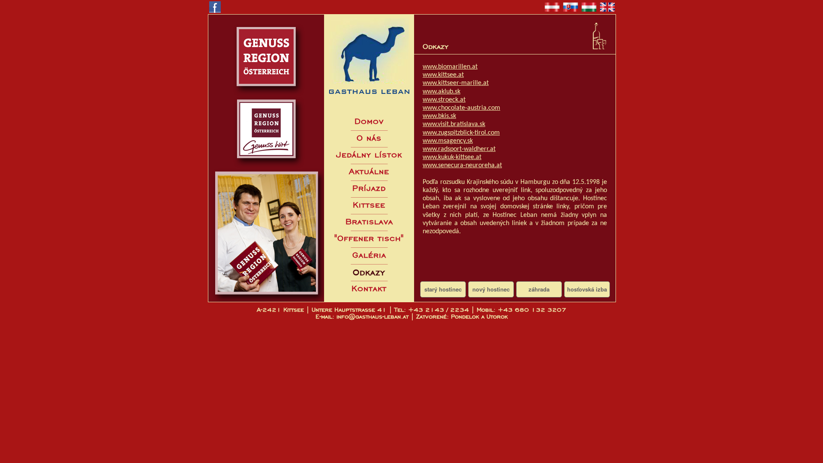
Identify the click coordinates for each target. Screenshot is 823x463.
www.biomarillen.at (450, 66)
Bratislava (369, 221)
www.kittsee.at (443, 75)
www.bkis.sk (439, 116)
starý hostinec (443, 289)
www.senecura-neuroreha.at (462, 165)
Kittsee (369, 205)
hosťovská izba (587, 289)
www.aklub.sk (441, 91)
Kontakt (369, 288)
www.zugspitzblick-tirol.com (461, 132)
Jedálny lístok (369, 154)
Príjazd (369, 188)
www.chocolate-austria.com (461, 108)
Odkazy (369, 272)
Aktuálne (369, 171)
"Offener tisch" (369, 238)
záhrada (539, 289)
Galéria (369, 255)
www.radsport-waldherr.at (459, 149)
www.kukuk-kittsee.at (452, 157)
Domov (369, 121)
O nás (369, 138)
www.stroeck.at (444, 99)
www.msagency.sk (448, 141)
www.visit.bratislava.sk (454, 124)
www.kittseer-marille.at (456, 83)
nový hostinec (491, 289)
